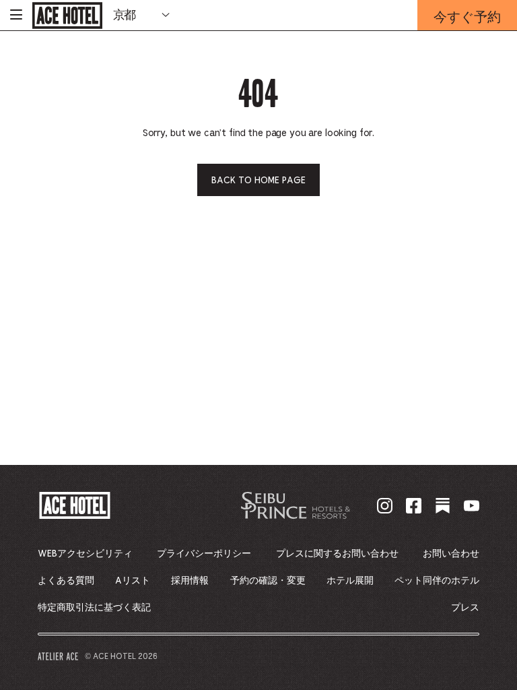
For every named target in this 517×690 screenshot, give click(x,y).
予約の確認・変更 (268, 581)
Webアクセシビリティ (85, 554)
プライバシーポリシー (204, 554)
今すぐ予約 (467, 18)
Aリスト (132, 581)
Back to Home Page (258, 180)
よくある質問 (66, 581)
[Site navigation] (16, 15)
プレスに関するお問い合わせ (337, 554)
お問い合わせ (451, 554)
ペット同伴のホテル (436, 581)
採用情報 (190, 581)
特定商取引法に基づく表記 (94, 608)
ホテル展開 (350, 581)
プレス (465, 608)
